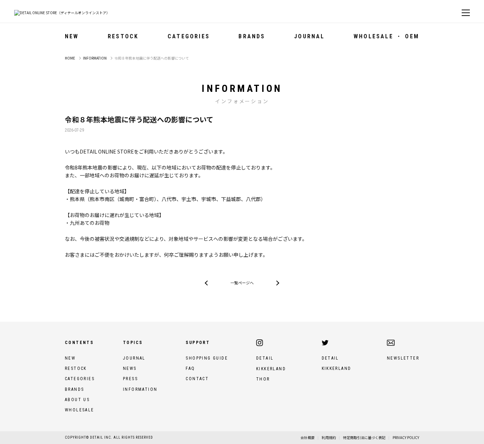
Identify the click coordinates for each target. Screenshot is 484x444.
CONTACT (197, 378)
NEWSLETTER (403, 358)
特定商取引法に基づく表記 (364, 437)
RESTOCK (123, 36)
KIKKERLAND (271, 368)
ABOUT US (77, 399)
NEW (72, 36)
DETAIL (265, 358)
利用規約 (329, 437)
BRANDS (74, 389)
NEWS (130, 368)
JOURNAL (309, 36)
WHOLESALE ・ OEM (386, 36)
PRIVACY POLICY (406, 437)
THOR (263, 379)
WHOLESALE (79, 409)
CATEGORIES (80, 378)
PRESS (130, 378)
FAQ (190, 368)
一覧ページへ (242, 282)
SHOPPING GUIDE (207, 358)
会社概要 (307, 437)
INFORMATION (95, 58)
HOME (70, 58)
